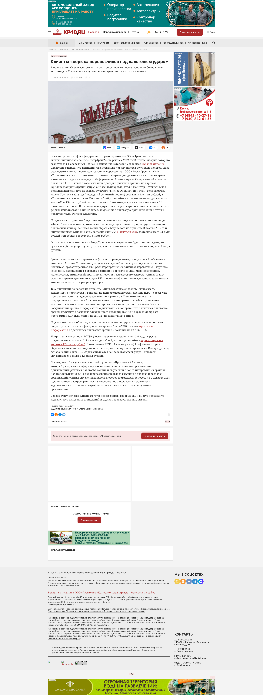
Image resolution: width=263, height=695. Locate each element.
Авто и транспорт (80, 49)
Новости (93, 32)
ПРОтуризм (102, 42)
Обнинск (57, 34)
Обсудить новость (155, 436)
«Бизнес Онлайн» (153, 164)
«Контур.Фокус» (126, 232)
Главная (52, 49)
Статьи (135, 32)
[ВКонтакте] (52, 414)
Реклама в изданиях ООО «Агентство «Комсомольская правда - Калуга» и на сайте (101, 592)
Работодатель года (173, 42)
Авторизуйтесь (89, 520)
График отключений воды (126, 42)
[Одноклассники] (56, 414)
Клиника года (151, 42)
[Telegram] (63, 414)
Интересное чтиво (197, 42)
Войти (212, 32)
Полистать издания (57, 577)
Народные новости (115, 32)
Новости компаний (63, 550)
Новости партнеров (119, 647)
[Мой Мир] (60, 414)
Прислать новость (190, 32)
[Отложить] (86, 77)
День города (85, 42)
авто (167, 421)
